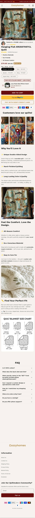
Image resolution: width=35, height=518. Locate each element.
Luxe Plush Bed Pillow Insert (20, 83)
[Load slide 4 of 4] (19, 39)
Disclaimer (4, 477)
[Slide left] (2, 24)
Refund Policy (5, 470)
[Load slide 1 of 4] (15, 39)
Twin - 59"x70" (21, 69)
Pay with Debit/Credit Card (17, 102)
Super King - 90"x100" (9, 76)
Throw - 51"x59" (8, 69)
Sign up (17, 495)
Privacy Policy (5, 467)
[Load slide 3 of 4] (18, 39)
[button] (2, 5)
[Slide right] (33, 24)
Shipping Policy (5, 464)
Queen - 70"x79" (8, 72)
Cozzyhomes (19, 508)
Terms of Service (5, 473)
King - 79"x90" (21, 72)
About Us (3, 457)
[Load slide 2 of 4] (17, 39)
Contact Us (4, 460)
